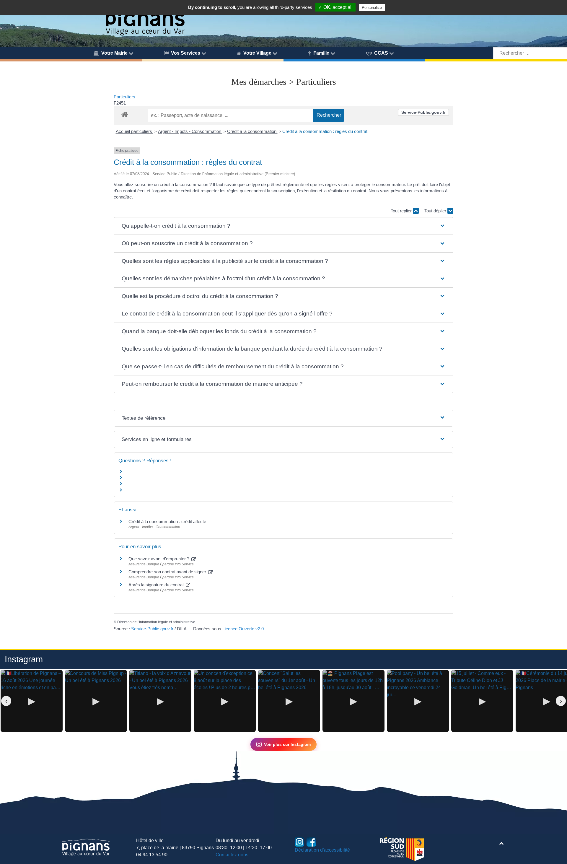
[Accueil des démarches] (124, 113)
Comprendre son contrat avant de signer (167, 571)
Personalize (372, 7)
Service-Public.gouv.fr (423, 112)
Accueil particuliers (134, 131)
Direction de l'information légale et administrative (156, 622)
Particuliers (124, 96)
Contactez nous (232, 854)
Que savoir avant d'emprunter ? (159, 558)
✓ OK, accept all (335, 7)
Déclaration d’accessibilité (322, 849)
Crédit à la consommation (252, 131)
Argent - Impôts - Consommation (190, 131)
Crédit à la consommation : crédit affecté (167, 521)
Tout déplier (435, 210)
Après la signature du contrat (156, 584)
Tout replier (402, 210)
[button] (283, 226)
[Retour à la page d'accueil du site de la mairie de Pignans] (144, 18)
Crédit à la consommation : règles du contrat (324, 131)
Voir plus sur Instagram (287, 744)
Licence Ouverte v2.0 (243, 628)
